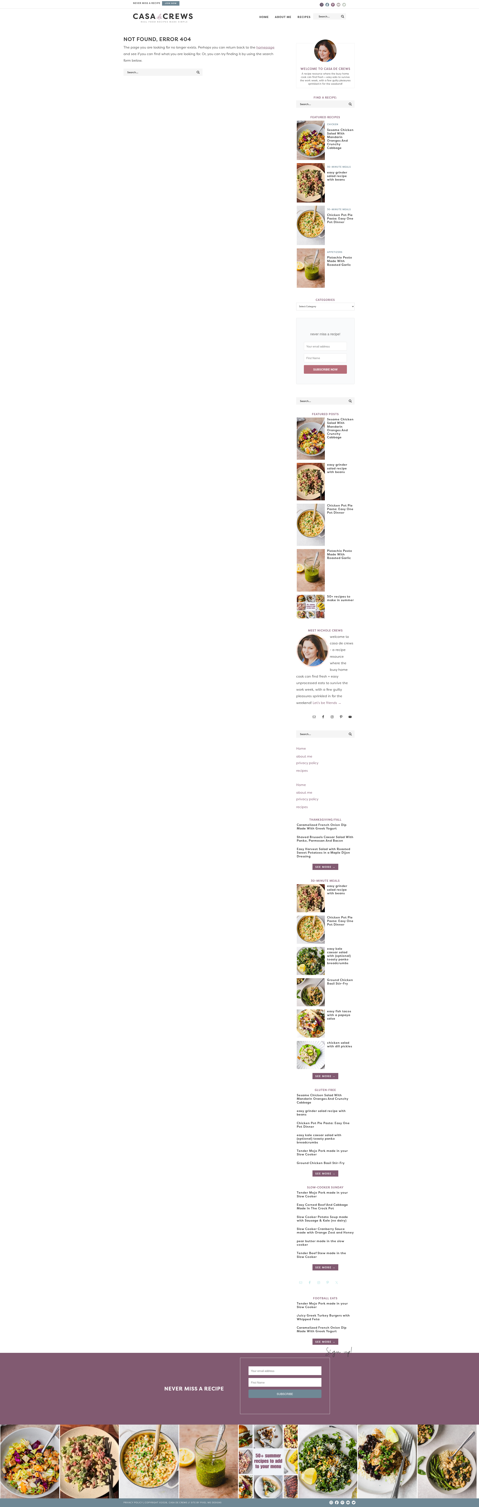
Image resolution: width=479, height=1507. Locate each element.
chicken (332, 124)
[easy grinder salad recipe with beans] (89, 1462)
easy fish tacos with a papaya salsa (339, 1014)
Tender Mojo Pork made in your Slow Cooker (322, 1152)
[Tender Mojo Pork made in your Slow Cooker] (387, 1462)
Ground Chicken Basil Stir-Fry (340, 981)
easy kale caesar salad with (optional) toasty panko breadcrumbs (339, 956)
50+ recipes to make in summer (340, 598)
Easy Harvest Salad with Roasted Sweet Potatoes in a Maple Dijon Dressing (323, 852)
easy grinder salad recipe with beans (337, 176)
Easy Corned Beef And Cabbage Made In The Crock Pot (322, 1206)
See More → (325, 867)
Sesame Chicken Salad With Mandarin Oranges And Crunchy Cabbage (340, 139)
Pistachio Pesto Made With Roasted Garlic (339, 261)
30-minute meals (339, 166)
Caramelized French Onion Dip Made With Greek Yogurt (322, 826)
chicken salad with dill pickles (339, 1044)
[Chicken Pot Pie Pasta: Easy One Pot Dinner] (149, 1462)
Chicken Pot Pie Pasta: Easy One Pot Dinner (340, 218)
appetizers (334, 252)
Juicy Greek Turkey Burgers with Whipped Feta (323, 1317)
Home (301, 748)
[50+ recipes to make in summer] (268, 1462)
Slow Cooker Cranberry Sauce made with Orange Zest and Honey (325, 1230)
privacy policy (307, 763)
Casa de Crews (163, 18)
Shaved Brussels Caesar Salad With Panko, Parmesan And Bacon (325, 839)
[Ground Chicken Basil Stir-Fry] (447, 1462)
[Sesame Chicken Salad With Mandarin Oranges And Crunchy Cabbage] (29, 1462)
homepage (265, 47)
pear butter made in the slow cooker (320, 1243)
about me (304, 756)
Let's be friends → (327, 702)
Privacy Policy (133, 1502)
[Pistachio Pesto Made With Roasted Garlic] (208, 1462)
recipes (302, 770)
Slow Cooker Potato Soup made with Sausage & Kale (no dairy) (322, 1218)
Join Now (171, 3)
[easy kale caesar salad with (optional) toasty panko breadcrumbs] (327, 1462)
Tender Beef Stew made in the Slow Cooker (321, 1255)
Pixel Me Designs (211, 1502)
